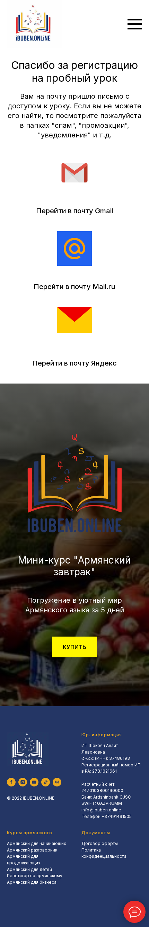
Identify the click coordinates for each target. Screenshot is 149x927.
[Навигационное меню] (135, 24)
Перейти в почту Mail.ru (74, 286)
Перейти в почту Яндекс (74, 363)
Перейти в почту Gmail (74, 211)
